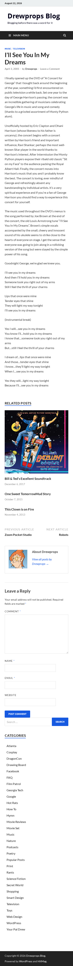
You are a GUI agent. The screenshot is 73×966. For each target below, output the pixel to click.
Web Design (14, 916)
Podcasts (12, 847)
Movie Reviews (16, 821)
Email (10, 677)
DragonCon (14, 758)
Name (10, 660)
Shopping (13, 891)
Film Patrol (14, 784)
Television (19, 48)
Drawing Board (16, 765)
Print (10, 866)
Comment (13, 611)
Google (11, 796)
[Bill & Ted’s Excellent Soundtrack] (36, 474)
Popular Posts (16, 859)
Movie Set (13, 828)
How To (11, 809)
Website (10, 695)
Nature (11, 840)
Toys (9, 910)
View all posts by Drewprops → (42, 561)
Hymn (10, 815)
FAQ (10, 777)
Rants (10, 872)
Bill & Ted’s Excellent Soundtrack (28, 479)
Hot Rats (12, 803)
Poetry (11, 853)
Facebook (13, 771)
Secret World (15, 885)
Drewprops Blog (33, 15)
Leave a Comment (50, 68)
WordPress (14, 923)
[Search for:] (36, 722)
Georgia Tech (15, 790)
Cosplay (12, 752)
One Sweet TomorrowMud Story (28, 494)
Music (8, 48)
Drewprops (31, 68)
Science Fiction (16, 878)
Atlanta (11, 746)
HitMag (42, 961)
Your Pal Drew (16, 929)
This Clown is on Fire (19, 509)
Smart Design (15, 897)
